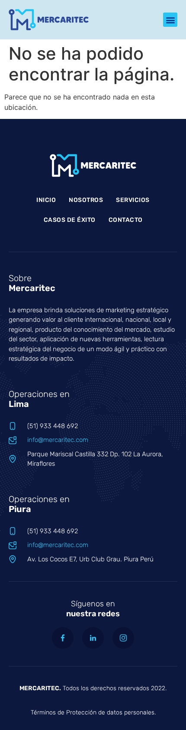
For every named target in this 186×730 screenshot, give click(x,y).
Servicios (133, 200)
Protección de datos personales (110, 712)
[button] (170, 20)
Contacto (126, 220)
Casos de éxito (70, 220)
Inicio (46, 200)
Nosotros (86, 200)
